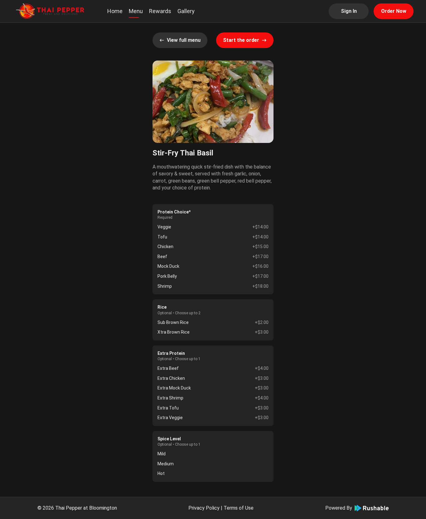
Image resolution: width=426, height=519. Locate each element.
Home (115, 11)
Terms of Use (239, 508)
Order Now (393, 11)
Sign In (349, 11)
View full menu (184, 40)
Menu (136, 11)
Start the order (241, 40)
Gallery (186, 11)
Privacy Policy (204, 508)
